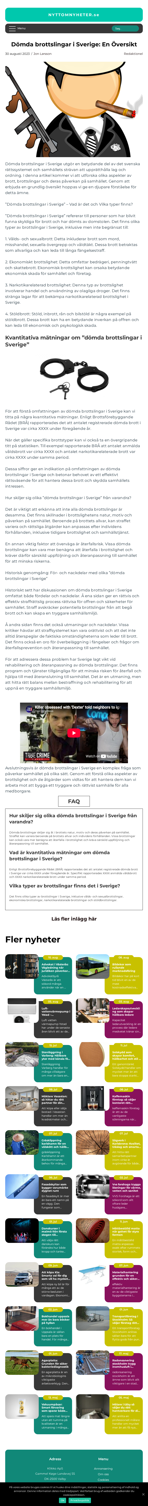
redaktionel (133, 54)
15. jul (53, 1045)
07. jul (53, 1133)
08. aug (124, 957)
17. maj (123, 1353)
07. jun (123, 1265)
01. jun (123, 1309)
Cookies (103, 1480)
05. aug (53, 1001)
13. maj (53, 1397)
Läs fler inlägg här (74, 919)
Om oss (103, 1474)
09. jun (53, 1265)
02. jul (124, 1177)
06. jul (53, 1177)
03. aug (124, 1001)
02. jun (53, 1309)
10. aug (53, 957)
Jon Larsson (43, 54)
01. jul (53, 1221)
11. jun (124, 1221)
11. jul (123, 1045)
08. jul (53, 1089)
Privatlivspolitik (80, 1500)
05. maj (124, 1397)
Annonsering (103, 1468)
